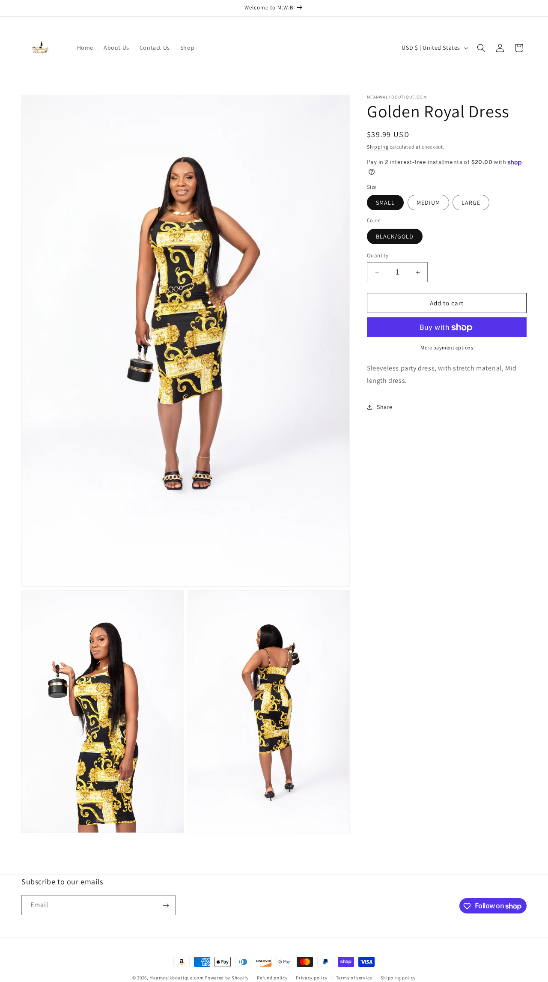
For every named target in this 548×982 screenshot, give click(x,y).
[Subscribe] (165, 905)
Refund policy (272, 977)
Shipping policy (398, 977)
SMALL (385, 203)
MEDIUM (428, 203)
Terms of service (354, 977)
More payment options (446, 348)
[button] (481, 48)
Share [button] (385, 407)
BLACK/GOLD (395, 236)
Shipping (378, 146)
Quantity (377, 255)
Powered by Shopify (227, 978)
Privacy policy (312, 977)
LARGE (471, 203)
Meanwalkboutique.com (176, 978)
